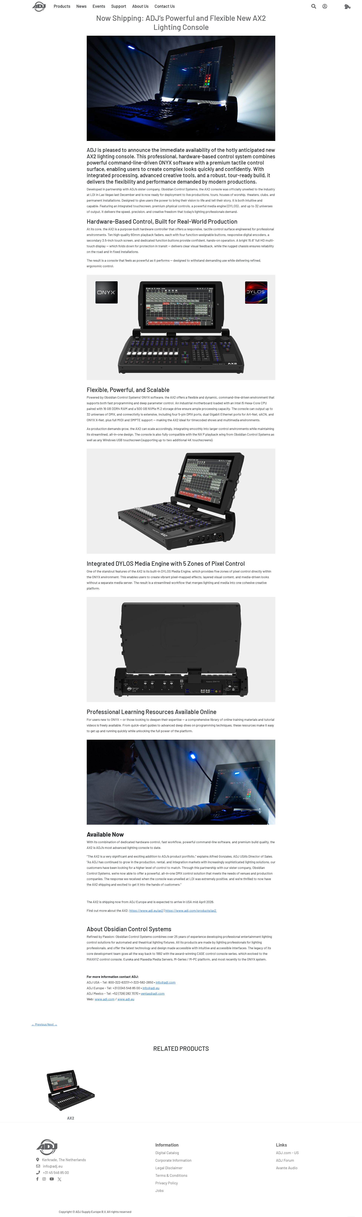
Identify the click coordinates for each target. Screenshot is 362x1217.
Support (118, 6)
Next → (52, 1024)
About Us (140, 6)
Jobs (159, 1190)
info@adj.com (166, 982)
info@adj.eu (151, 988)
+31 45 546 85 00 (56, 1172)
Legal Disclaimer (169, 1167)
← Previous (39, 1024)
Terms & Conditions (171, 1175)
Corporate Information (173, 1160)
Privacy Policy (166, 1183)
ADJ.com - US (287, 1152)
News (81, 6)
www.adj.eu (125, 999)
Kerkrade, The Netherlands (64, 1159)
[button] (313, 7)
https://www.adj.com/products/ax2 (191, 910)
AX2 (70, 1118)
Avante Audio (287, 1167)
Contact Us (165, 6)
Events (99, 6)
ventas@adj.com (153, 993)
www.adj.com (105, 999)
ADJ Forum (285, 1160)
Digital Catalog (167, 1152)
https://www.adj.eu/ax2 (146, 910)
